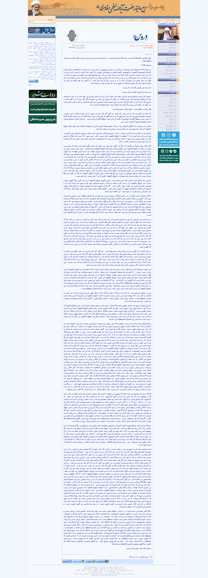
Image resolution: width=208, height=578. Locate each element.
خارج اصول (169, 70)
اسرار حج (170, 57)
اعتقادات (132, 20)
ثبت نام (91, 20)
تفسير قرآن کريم (167, 95)
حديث (171, 109)
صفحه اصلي (170, 20)
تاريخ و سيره (169, 116)
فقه (172, 99)
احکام (120, 20)
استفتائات (156, 20)
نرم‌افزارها (169, 129)
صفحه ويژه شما (106, 20)
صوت (171, 83)
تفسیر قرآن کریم (167, 73)
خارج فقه (170, 66)
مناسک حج (169, 60)
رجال (171, 122)
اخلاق (144, 20)
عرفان (171, 119)
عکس (171, 89)
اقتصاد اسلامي (168, 112)
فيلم (171, 86)
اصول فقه (169, 126)
